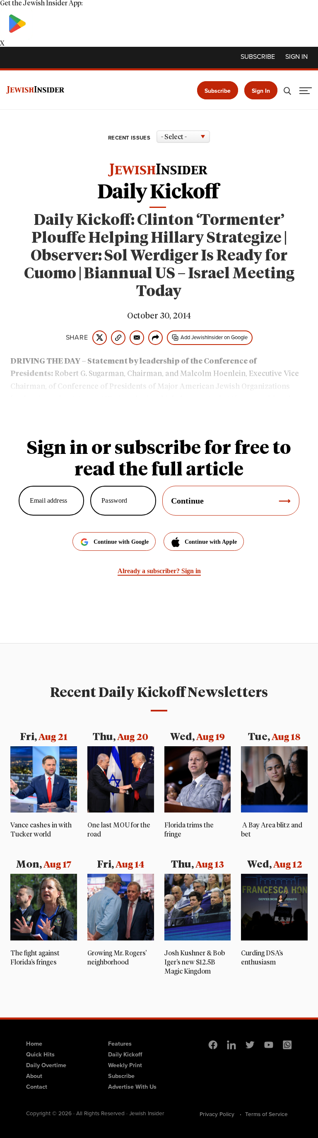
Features (120, 1043)
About (34, 1075)
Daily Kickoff (125, 1054)
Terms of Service (266, 1114)
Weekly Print (125, 1065)
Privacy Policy (217, 1114)
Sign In (261, 91)
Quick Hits (40, 1054)
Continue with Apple (211, 542)
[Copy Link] (118, 337)
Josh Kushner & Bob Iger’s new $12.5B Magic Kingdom (194, 962)
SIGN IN (296, 56)
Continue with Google (121, 542)
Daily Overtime (46, 1065)
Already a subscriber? (159, 570)
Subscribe (258, 56)
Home (34, 1043)
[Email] (137, 337)
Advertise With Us (132, 1086)
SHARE (77, 337)
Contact (36, 1086)
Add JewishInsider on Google (214, 337)
